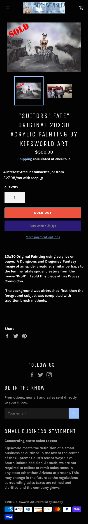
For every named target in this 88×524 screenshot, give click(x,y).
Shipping (24, 159)
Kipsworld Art (25, 502)
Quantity (11, 187)
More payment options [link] (43, 237)
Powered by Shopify (49, 502)
